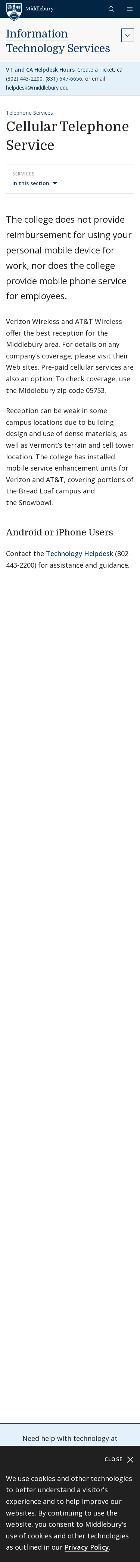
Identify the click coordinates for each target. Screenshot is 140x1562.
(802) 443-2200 (24, 78)
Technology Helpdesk (79, 553)
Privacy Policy (87, 1547)
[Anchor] (119, 531)
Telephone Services (29, 112)
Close (115, 1459)
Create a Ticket (95, 69)
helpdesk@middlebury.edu (37, 87)
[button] (112, 9)
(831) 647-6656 (64, 78)
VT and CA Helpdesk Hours (40, 69)
